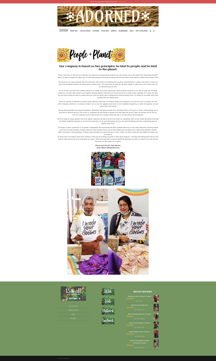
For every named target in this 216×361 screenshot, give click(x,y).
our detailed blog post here (108, 86)
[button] (153, 31)
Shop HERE (122, 2)
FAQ (73, 314)
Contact (73, 318)
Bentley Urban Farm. (108, 123)
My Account (73, 306)
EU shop (144, 90)
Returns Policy (73, 310)
